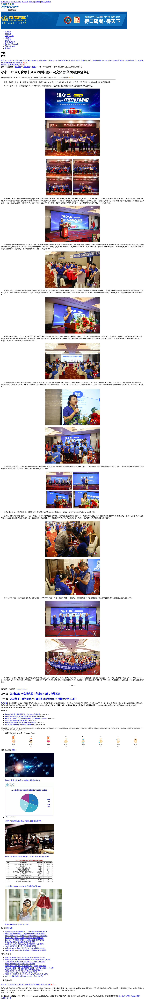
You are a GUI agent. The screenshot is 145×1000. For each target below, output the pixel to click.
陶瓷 (45, 60)
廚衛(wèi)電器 (106, 60)
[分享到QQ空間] (6, 4)
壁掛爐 (98, 60)
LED (56, 60)
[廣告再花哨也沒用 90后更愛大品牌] (33, 921)
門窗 (13, 60)
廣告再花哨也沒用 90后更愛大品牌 (17, 924)
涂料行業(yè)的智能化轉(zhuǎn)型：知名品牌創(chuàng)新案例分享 (28, 959)
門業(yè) (18, 60)
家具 (26, 60)
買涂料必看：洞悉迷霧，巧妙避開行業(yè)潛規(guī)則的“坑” (25, 966)
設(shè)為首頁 (16, 2)
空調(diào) (51, 60)
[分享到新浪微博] (1, 4)
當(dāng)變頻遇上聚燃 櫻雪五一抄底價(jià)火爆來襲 (22, 714)
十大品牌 (8, 34)
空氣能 (26, 984)
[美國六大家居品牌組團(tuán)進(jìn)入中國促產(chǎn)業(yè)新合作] (29, 853)
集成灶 (88, 60)
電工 (5, 60)
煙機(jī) (41, 60)
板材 (29, 60)
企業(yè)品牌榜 (10, 42)
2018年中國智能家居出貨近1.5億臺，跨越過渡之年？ (23, 821)
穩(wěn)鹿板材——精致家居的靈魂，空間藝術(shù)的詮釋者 (25, 950)
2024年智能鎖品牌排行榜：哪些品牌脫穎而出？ (21, 946)
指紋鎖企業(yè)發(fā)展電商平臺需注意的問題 (20, 716)
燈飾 (63, 60)
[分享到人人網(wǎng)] (8, 4)
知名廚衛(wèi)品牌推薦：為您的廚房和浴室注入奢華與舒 (24, 944)
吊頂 (33, 60)
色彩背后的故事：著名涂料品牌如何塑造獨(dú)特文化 (23, 970)
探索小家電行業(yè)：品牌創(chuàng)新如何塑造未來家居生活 (26, 936)
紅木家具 (138, 60)
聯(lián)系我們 (46, 2)
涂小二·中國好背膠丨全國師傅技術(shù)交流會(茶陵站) (24, 976)
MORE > (14, 750)
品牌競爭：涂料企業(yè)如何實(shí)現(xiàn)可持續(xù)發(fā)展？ (26, 974)
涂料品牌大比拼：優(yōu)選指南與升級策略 (20, 964)
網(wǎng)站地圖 (34, 2)
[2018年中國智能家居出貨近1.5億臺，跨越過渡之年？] (29, 817)
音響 (13, 984)
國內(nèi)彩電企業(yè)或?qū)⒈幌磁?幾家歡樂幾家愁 (22, 780)
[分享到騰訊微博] (4, 4)
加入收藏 (25, 2)
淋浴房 (73, 60)
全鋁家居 (19, 62)
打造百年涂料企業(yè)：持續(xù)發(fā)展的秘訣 (21, 972)
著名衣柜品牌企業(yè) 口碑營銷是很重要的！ (20, 724)
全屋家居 (12, 62)
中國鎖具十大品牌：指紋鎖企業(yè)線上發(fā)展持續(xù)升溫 (26, 718)
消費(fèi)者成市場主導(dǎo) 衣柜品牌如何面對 (20, 722)
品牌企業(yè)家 (10, 46)
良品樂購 (8, 32)
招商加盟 (8, 40)
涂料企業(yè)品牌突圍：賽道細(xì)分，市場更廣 (35, 693)
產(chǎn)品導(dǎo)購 (11, 44)
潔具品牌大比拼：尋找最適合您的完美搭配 (20, 942)
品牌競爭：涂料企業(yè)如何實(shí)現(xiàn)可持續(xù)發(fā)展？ (43, 698)
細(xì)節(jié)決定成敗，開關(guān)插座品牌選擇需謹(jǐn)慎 (24, 940)
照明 (60, 60)
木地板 (93, 60)
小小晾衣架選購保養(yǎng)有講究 (16, 720)
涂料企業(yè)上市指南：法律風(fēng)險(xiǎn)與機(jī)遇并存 (25, 948)
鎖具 (9, 60)
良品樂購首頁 (5, 2)
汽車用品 (124, 60)
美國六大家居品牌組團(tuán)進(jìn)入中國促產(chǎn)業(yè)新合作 (27, 856)
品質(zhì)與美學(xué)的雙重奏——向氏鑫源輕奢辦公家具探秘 (26, 931)
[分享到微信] (11, 4)
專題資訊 (26, 67)
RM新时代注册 (6, 998)
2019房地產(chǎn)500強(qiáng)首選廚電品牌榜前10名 (23, 886)
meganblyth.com (22, 689)
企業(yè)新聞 (9, 36)
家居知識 (8, 48)
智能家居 (131, 60)
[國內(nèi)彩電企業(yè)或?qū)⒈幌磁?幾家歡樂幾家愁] (29, 777)
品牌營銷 (8, 38)
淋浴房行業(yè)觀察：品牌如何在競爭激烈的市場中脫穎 (24, 938)
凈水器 (83, 60)
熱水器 (67, 60)
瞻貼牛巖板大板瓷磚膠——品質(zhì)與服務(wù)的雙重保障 (25, 934)
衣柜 (22, 60)
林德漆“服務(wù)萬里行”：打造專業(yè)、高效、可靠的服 (25, 962)
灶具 (36, 60)
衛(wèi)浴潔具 (116, 60)
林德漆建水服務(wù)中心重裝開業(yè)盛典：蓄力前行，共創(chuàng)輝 (29, 968)
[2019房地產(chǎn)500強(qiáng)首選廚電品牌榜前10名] (29, 883)
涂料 (2, 60)
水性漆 (78, 60)
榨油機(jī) (37, 984)
